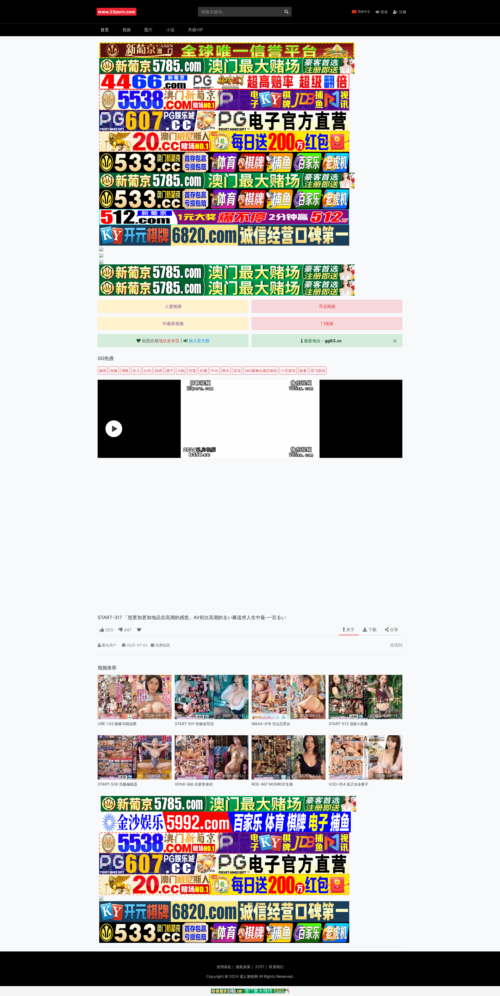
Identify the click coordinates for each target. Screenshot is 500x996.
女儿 (136, 370)
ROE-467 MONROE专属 (272, 784)
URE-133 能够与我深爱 (117, 723)
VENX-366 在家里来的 (194, 784)
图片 (148, 29)
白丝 (147, 370)
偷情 (102, 370)
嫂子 (169, 370)
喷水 (225, 370)
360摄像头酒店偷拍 (261, 370)
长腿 (203, 370)
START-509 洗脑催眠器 (117, 784)
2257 (259, 966)
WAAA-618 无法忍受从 (271, 723)
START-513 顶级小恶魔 (348, 723)
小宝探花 (288, 370)
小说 (170, 29)
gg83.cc (333, 340)
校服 (113, 370)
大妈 (181, 370)
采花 (237, 370)
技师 (158, 370)
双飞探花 (318, 370)
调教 (125, 370)
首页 (105, 29)
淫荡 (192, 370)
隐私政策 (243, 966)
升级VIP (195, 29)
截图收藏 (160, 340)
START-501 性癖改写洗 (194, 723)
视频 (126, 29)
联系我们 (276, 966)
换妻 (303, 370)
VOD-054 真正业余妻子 (348, 784)
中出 (214, 370)
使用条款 (224, 966)
